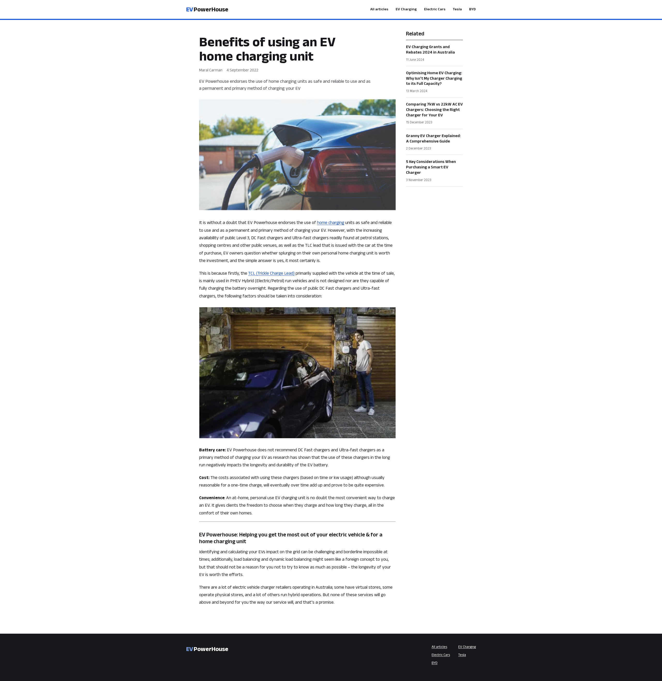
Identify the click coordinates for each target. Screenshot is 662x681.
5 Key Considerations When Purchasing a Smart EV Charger (431, 167)
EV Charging (406, 9)
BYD (472, 9)
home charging (330, 222)
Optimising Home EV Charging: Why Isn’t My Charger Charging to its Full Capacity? (434, 78)
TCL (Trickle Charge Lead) (271, 273)
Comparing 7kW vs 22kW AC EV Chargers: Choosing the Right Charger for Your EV (434, 109)
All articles (379, 9)
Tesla (457, 9)
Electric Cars (435, 9)
